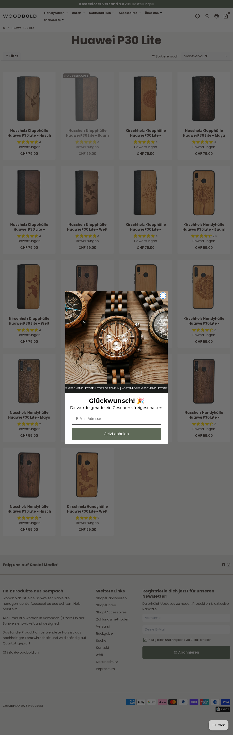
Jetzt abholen (116, 434)
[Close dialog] (163, 295)
